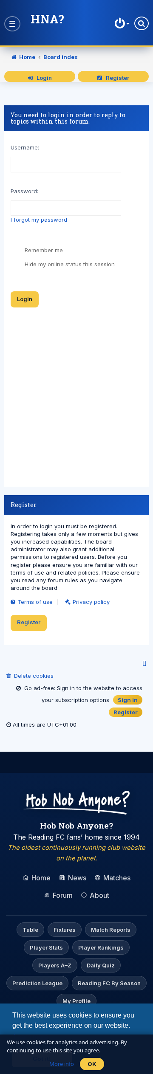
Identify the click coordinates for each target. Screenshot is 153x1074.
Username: (25, 147)
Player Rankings (101, 947)
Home (41, 878)
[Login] (121, 23)
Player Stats (46, 947)
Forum (63, 895)
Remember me (43, 250)
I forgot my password (39, 219)
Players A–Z (54, 965)
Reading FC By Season (109, 983)
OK (92, 1063)
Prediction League (37, 983)
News (77, 878)
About (99, 895)
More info (61, 1064)
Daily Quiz (101, 965)
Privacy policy (91, 601)
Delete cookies (32, 675)
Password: (24, 191)
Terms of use (35, 601)
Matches (116, 878)
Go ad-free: (38, 688)
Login (42, 77)
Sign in (128, 699)
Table (30, 929)
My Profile (76, 1001)
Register (115, 77)
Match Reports (110, 929)
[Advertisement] (76, 398)
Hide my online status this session (69, 264)
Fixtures (65, 929)
